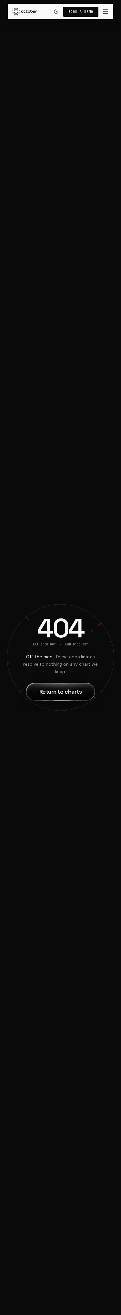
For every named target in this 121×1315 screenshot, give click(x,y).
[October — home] (60, 657)
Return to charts (60, 692)
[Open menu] (105, 11)
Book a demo (80, 12)
